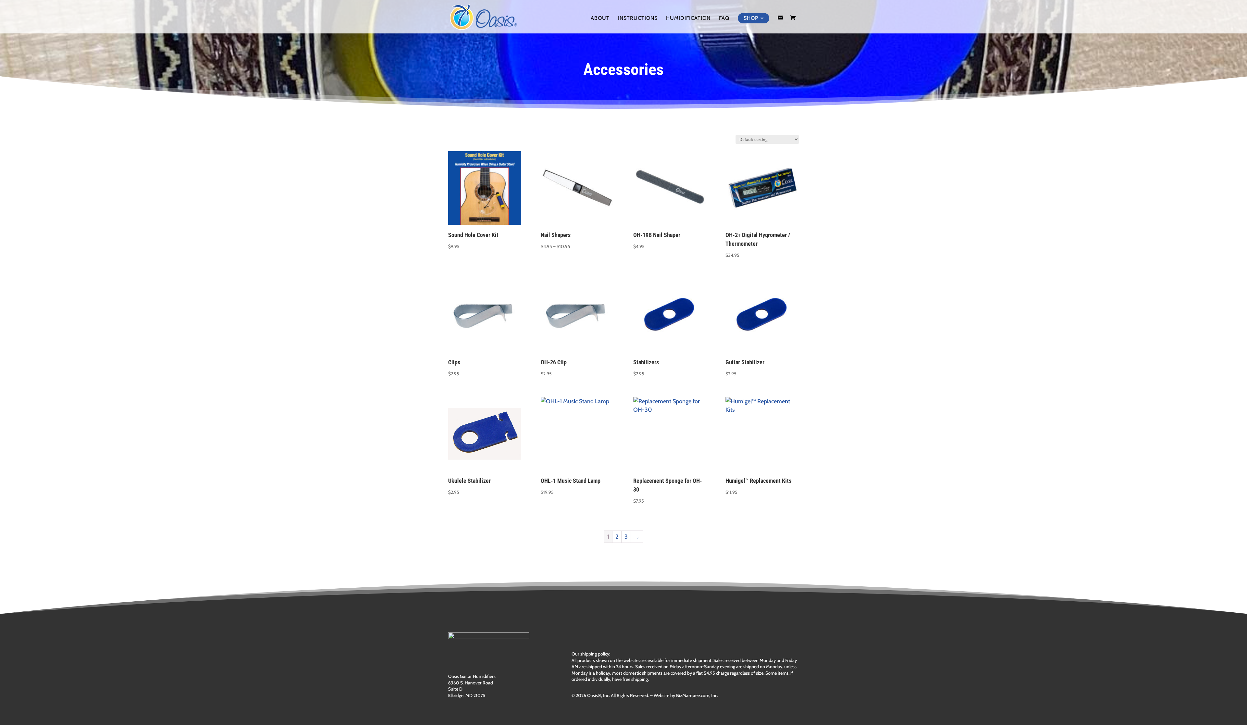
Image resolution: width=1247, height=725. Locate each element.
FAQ (724, 18)
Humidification (688, 18)
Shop (751, 18)
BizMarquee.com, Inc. (697, 695)
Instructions (638, 18)
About (600, 18)
